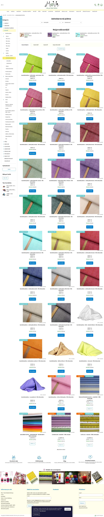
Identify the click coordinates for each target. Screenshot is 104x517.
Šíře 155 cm (8, 43)
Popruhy (6, 129)
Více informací (42, 511)
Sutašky (6, 108)
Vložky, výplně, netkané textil (9, 84)
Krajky (6, 102)
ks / (5, 178)
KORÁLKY (6, 23)
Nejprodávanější (56, 45)
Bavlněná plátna (8, 33)
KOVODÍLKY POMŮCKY (9, 28)
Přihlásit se (30, 506)
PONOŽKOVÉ (7, 161)
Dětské (7, 66)
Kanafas (7, 50)
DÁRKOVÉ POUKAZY (8, 158)
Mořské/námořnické (9, 68)
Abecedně (67, 45)
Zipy (6, 138)
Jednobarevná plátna (10, 58)
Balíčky (7, 53)
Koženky (7, 81)
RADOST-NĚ (7, 156)
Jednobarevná (9, 63)
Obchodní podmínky (5, 503)
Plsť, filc (6, 94)
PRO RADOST (7, 153)
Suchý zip (7, 131)
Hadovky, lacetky (8, 114)
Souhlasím (67, 509)
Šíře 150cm (8, 41)
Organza (7, 90)
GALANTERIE (7, 146)
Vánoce (7, 36)
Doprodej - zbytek (9, 55)
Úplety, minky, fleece (9, 76)
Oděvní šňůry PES (8, 136)
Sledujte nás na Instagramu (53, 470)
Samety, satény (8, 92)
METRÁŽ (6, 30)
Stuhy (6, 99)
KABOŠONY (6, 25)
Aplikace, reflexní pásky (9, 134)
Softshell (7, 78)
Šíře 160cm (8, 46)
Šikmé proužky (8, 124)
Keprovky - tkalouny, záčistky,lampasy (9, 105)
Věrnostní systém (5, 508)
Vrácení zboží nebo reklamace (8, 507)
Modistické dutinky (8, 126)
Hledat (9, 169)
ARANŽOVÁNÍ (7, 149)
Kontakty (3, 496)
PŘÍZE (5, 141)
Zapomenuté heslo (83, 508)
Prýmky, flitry (7, 117)
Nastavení (36, 514)
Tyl (6, 87)
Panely (7, 48)
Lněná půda (8, 61)
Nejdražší (46, 45)
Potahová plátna (8, 71)
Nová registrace (82, 506)
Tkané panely (7, 74)
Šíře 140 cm (8, 38)
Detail (89, 408)
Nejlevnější (36, 45)
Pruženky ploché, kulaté (9, 121)
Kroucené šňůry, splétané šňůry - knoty (10, 111)
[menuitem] (8, 11)
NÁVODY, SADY (7, 151)
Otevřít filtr (60, 49)
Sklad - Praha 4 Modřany (6, 498)
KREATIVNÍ (6, 144)
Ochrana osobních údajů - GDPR (8, 505)
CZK (1, 5)
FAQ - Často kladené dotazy (7, 493)
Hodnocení (3, 500)
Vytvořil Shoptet (99, 515)
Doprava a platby (5, 501)
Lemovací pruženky (8, 119)
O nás (2, 494)
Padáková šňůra (8, 97)
